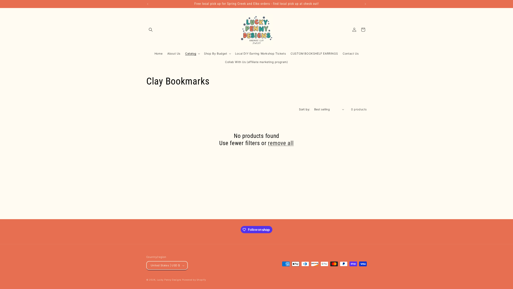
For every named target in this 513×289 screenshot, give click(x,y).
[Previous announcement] (147, 4)
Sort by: (304, 109)
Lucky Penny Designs (169, 279)
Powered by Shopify (194, 279)
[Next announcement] (365, 4)
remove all (281, 143)
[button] (150, 29)
